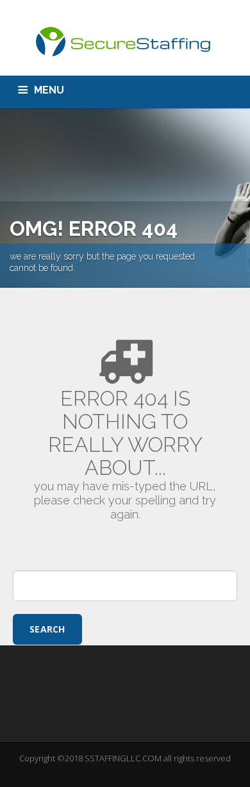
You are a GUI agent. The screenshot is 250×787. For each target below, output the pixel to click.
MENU (49, 90)
